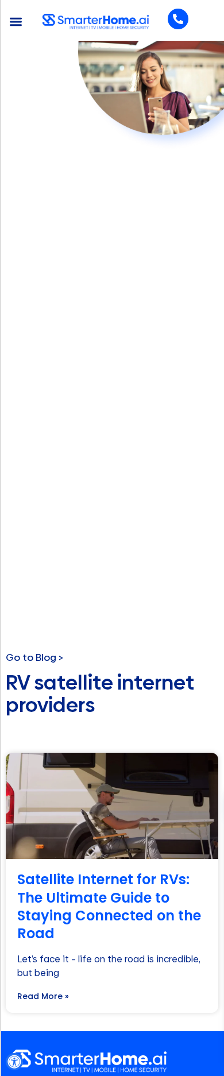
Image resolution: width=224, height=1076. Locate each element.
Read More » (43, 996)
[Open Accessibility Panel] (14, 1061)
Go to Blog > (34, 657)
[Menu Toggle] (16, 21)
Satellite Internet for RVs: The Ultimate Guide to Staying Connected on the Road (109, 906)
